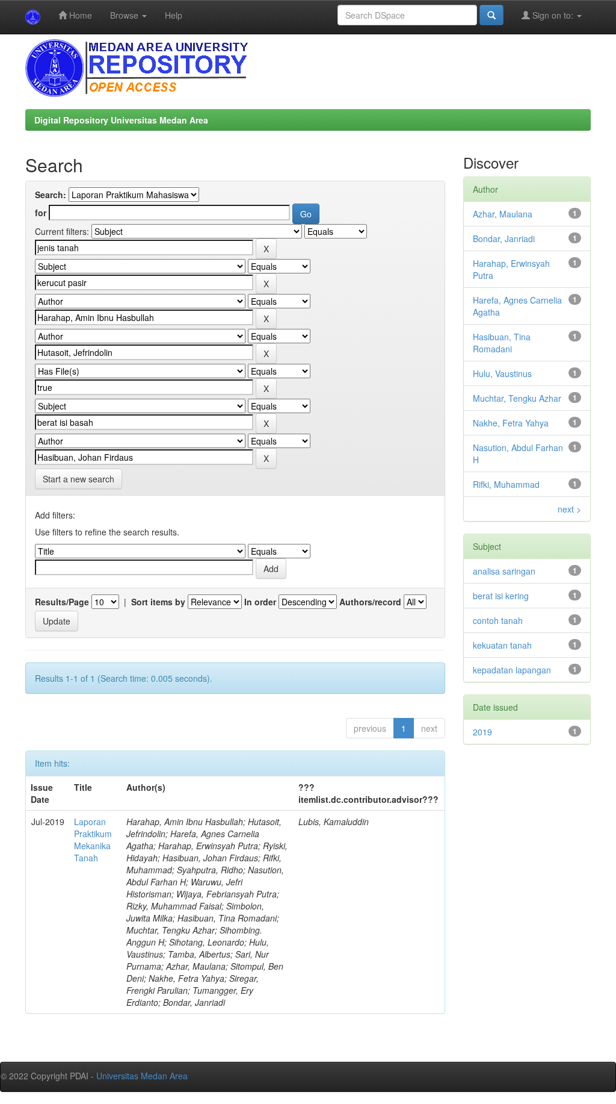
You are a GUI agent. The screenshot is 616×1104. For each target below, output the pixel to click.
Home (79, 15)
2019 (482, 732)
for (40, 213)
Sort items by (158, 602)
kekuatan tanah (502, 645)
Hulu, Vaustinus (502, 373)
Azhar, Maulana (502, 214)
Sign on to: (553, 15)
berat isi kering (501, 596)
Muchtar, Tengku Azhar (517, 398)
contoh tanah (498, 620)
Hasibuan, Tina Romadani (502, 343)
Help (173, 15)
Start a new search (78, 479)
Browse (125, 15)
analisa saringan (504, 571)
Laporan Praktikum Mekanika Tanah (93, 840)
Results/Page (62, 602)
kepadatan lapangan (512, 670)
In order (260, 602)
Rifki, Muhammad (506, 484)
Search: (50, 195)
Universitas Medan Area (142, 1076)
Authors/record (370, 602)
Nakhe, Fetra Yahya (511, 423)
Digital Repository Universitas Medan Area (121, 120)
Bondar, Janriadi (504, 238)
